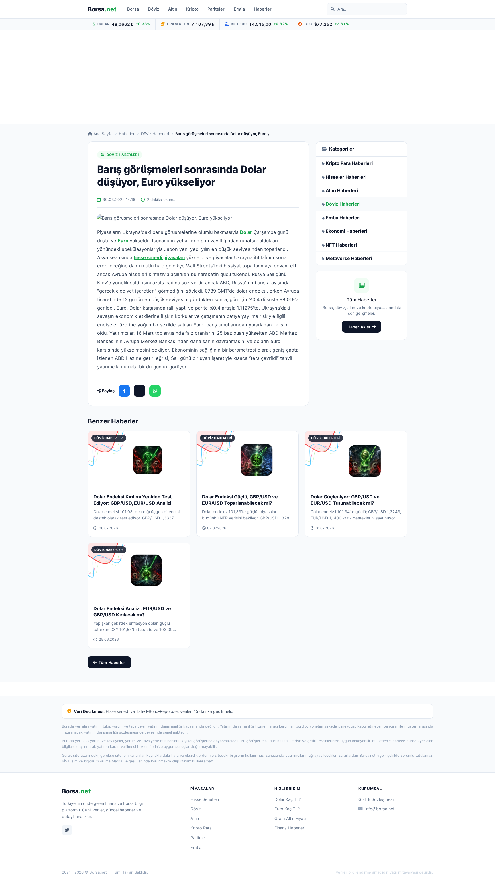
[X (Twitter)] (139, 391)
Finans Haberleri (289, 827)
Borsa (102, 9)
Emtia (239, 9)
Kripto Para (201, 827)
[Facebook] (124, 391)
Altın (172, 9)
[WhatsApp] (155, 391)
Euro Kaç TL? (287, 808)
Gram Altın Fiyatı (290, 818)
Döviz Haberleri (155, 133)
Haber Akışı (358, 326)
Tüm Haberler (112, 662)
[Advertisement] (247, 77)
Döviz (153, 9)
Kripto (192, 9)
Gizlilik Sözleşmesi (376, 799)
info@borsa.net (379, 808)
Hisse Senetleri (204, 799)
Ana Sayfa (103, 133)
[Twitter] (67, 830)
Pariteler (216, 9)
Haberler (263, 9)
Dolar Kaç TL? (287, 799)
